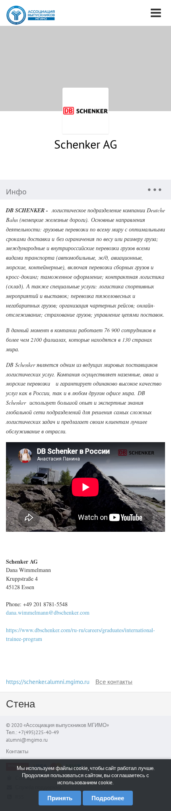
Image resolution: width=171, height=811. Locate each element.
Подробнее (107, 798)
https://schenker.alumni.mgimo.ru (47, 682)
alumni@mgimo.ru (27, 740)
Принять (59, 798)
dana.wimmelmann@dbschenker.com (47, 612)
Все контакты (113, 682)
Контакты (17, 751)
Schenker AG (85, 144)
